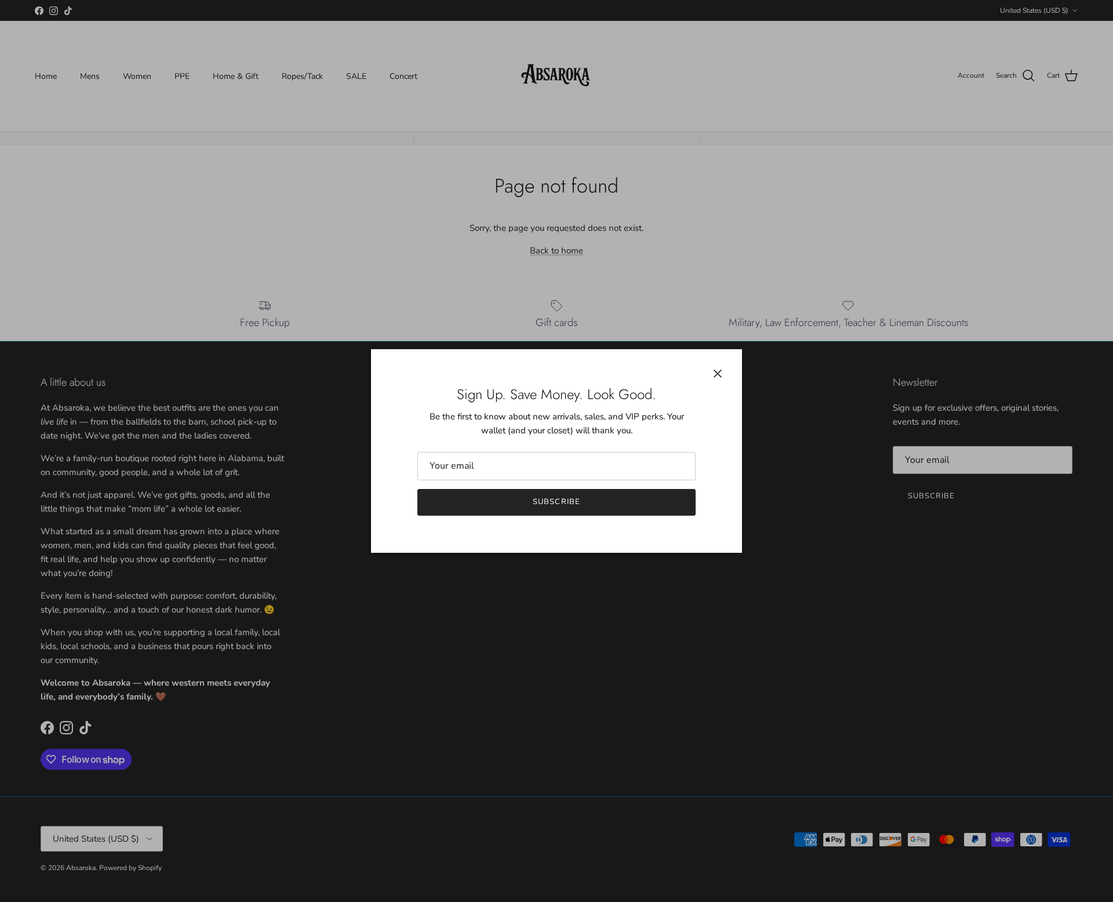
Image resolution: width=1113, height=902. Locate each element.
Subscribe (556, 502)
